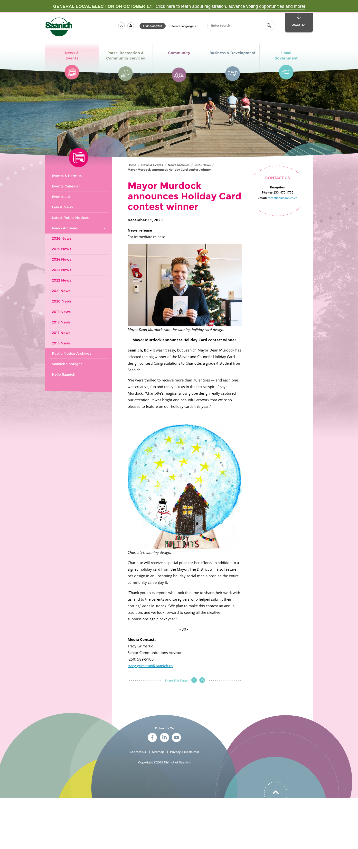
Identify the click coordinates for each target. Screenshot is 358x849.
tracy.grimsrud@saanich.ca (150, 665)
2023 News (203, 165)
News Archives (178, 165)
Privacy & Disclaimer (184, 752)
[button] (121, 25)
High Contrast (152, 26)
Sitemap (158, 752)
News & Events (152, 165)
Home (132, 165)
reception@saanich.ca (282, 198)
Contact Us (138, 752)
